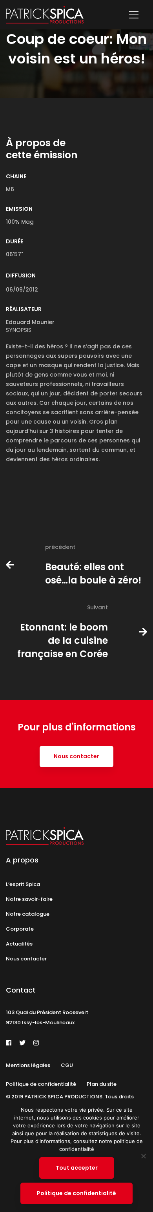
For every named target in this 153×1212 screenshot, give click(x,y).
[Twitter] (22, 1043)
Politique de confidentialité (76, 1193)
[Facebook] (9, 1043)
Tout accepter (77, 1168)
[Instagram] (36, 1043)
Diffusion (21, 275)
